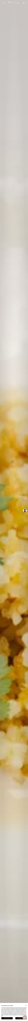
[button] (25, 1018)
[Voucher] (23, 3)
